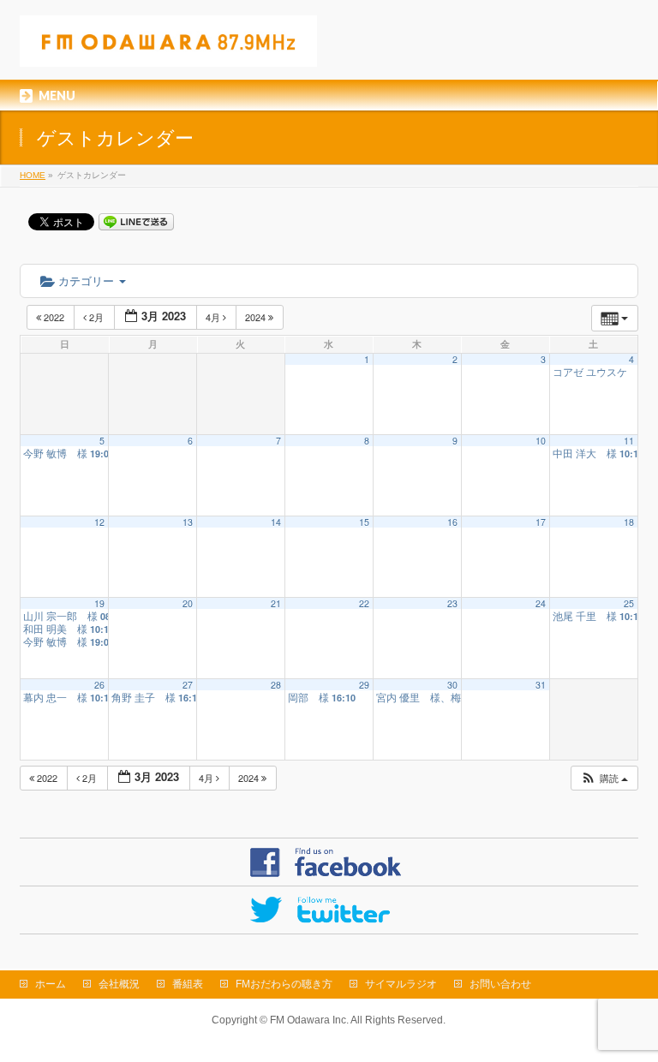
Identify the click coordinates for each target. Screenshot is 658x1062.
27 (187, 684)
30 (452, 684)
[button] (604, 778)
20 (187, 603)
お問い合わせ (500, 984)
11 (629, 440)
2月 (96, 317)
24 (540, 603)
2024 (256, 317)
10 (540, 440)
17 (540, 522)
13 (187, 522)
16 (452, 522)
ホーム (50, 984)
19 (99, 603)
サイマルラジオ (401, 984)
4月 (214, 317)
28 (276, 684)
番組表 (187, 984)
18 (629, 522)
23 (452, 603)
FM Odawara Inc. (309, 1020)
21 (276, 603)
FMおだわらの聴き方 (284, 984)
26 (99, 684)
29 (364, 684)
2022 (54, 317)
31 (540, 684)
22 (364, 603)
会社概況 (119, 984)
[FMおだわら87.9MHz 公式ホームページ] (168, 47)
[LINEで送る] (136, 221)
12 (99, 522)
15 (364, 522)
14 (276, 522)
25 (629, 603)
